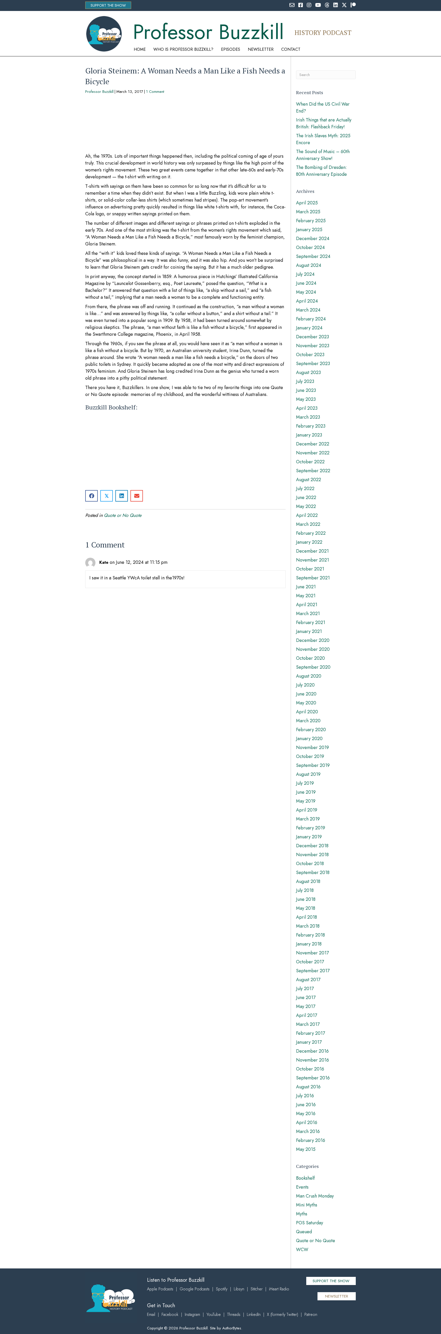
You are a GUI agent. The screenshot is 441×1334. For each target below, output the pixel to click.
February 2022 (311, 533)
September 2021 (313, 578)
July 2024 (305, 274)
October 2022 (310, 461)
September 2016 (313, 1078)
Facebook (170, 1314)
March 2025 (308, 211)
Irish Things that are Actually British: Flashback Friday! (323, 123)
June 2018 (305, 899)
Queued (304, 1231)
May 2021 (305, 595)
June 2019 (306, 792)
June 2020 (306, 694)
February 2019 (310, 828)
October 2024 (310, 247)
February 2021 (310, 622)
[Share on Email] (136, 496)
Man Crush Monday (315, 1196)
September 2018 (312, 872)
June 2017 (305, 997)
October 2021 (310, 569)
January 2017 (309, 1042)
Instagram (192, 1314)
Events (302, 1187)
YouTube (213, 1314)
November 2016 (312, 1060)
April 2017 (306, 1015)
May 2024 (306, 292)
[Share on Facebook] (91, 496)
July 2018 (305, 890)
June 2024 (306, 283)
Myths (301, 1214)
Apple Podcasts (160, 1289)
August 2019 (308, 774)
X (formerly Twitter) (282, 1314)
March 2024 (308, 310)
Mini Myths (306, 1205)
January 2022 (309, 542)
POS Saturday (309, 1222)
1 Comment (155, 91)
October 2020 (310, 658)
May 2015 (305, 1149)
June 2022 (306, 497)
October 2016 (310, 1069)
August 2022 (308, 479)
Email (151, 1314)
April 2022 (307, 515)
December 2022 (312, 444)
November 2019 (312, 747)
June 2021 (306, 586)
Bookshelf (305, 1178)
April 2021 (306, 604)
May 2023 (306, 399)
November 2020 (313, 649)
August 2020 (308, 676)
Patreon (310, 1314)
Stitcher (257, 1289)
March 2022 (308, 524)
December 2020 (312, 640)
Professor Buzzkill (99, 91)
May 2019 (305, 801)
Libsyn (239, 1289)
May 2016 (305, 1113)
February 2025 (311, 220)
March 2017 (308, 1024)
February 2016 (310, 1140)
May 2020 (306, 703)
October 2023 (310, 354)
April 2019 (306, 810)
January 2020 (309, 738)
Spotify (221, 1289)
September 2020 (313, 667)
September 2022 (313, 470)
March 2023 (308, 417)
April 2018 (306, 917)
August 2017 (308, 979)
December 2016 (312, 1051)
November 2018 (312, 854)
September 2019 (313, 765)
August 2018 (308, 881)
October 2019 (310, 756)
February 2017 (310, 1033)
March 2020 (308, 720)
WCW (302, 1249)
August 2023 (308, 372)
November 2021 (312, 560)
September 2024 (313, 256)
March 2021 (308, 613)
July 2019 (305, 783)
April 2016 (306, 1122)
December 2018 (312, 845)
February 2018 (310, 935)
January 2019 (309, 836)
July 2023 (305, 381)
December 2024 (312, 238)
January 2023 (309, 435)
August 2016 (308, 1086)
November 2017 (312, 953)
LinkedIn (254, 1314)
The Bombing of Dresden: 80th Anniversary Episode (321, 171)
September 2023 (313, 363)
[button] (108, 5)
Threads (233, 1314)
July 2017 (305, 988)
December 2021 (312, 551)
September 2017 (312, 970)
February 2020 (311, 729)
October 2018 (310, 863)
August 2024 (308, 265)
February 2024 (311, 319)
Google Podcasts (195, 1289)
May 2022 (306, 506)
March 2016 (308, 1131)
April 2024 (307, 301)
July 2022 (305, 488)
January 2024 (309, 328)
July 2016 (305, 1095)
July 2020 (305, 685)
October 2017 (310, 961)
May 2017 (305, 1006)
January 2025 (309, 229)
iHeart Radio (279, 1289)
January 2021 (309, 631)
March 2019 (308, 819)
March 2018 (308, 926)
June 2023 (306, 390)
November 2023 (312, 345)
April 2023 (306, 408)
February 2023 (310, 426)
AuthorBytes (231, 1328)
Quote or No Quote (122, 515)
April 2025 (307, 203)
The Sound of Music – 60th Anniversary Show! (323, 155)
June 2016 (306, 1104)
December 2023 (312, 336)
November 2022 (312, 453)
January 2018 (309, 944)
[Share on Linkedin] (121, 496)
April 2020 (307, 711)
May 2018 (305, 908)
